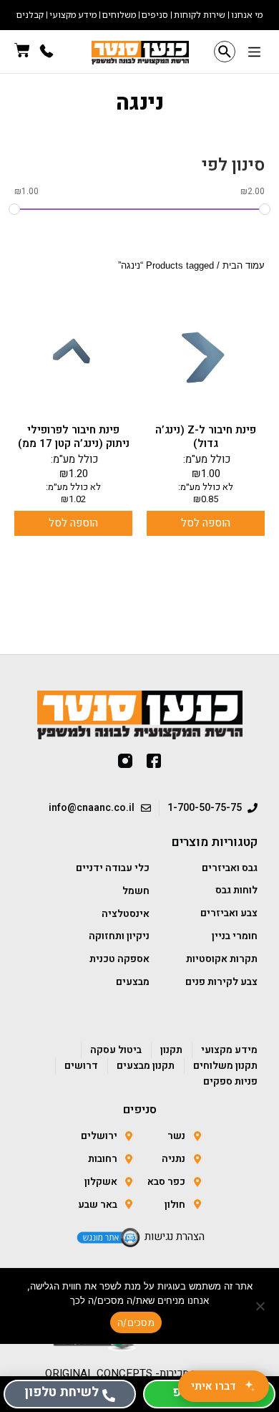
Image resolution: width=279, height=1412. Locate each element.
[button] (254, 53)
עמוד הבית (243, 266)
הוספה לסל (205, 523)
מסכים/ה (136, 1322)
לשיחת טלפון (61, 1392)
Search (224, 51)
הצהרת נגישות (175, 1236)
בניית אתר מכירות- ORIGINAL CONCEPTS (140, 1373)
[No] (261, 1306)
